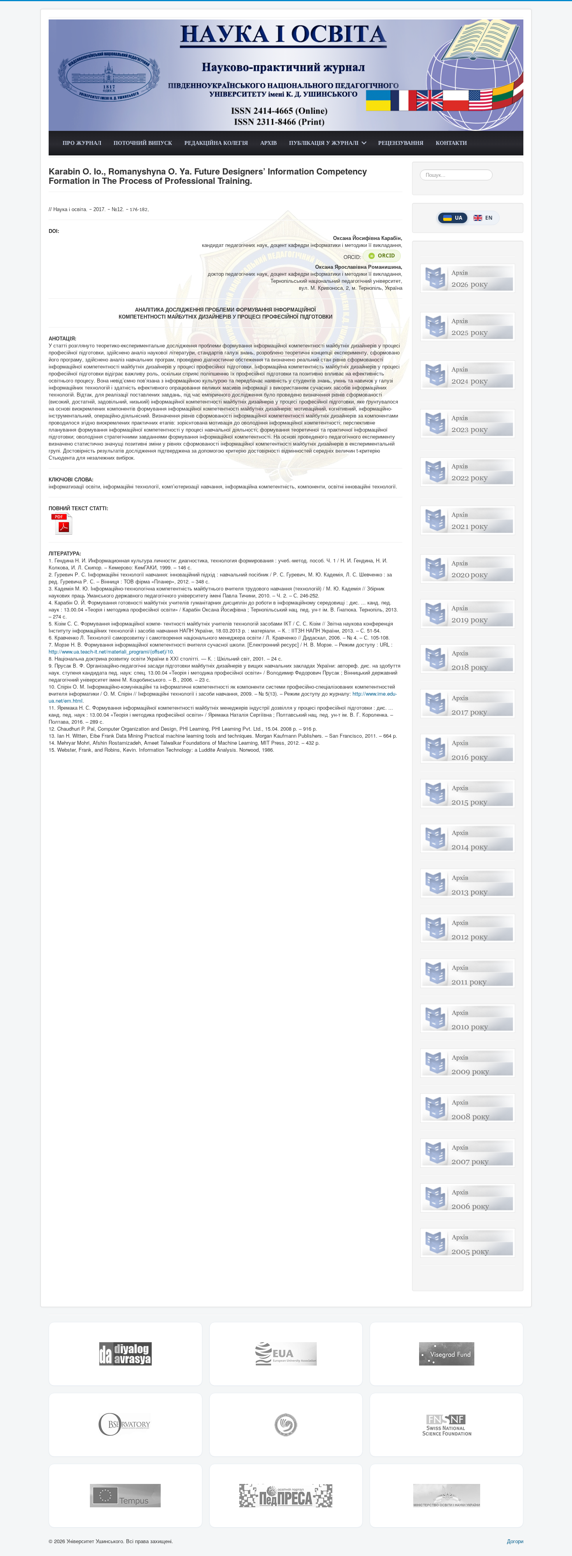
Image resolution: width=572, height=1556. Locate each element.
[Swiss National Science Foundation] (446, 1425)
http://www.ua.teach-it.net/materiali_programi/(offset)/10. (111, 651)
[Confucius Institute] (286, 1425)
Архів (268, 143)
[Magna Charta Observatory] (125, 1425)
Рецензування (400, 143)
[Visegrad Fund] (446, 1354)
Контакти (451, 143)
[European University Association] (286, 1354)
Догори (515, 1541)
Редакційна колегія (216, 143)
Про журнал (82, 143)
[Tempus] (125, 1496)
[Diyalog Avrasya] (125, 1354)
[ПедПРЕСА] (286, 1496)
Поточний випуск (143, 143)
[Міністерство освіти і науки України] (446, 1496)
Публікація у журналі (323, 143)
